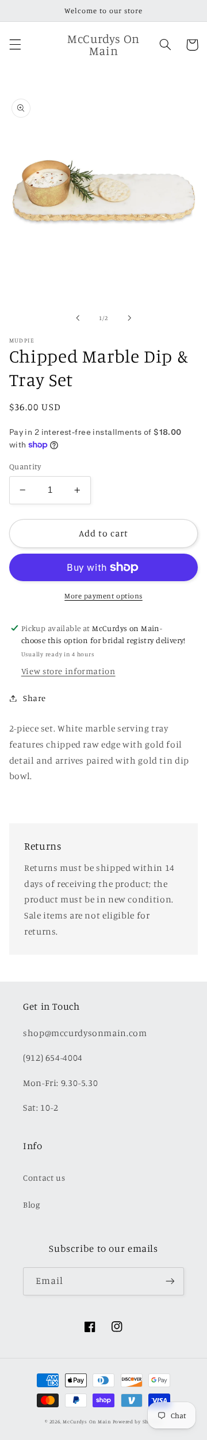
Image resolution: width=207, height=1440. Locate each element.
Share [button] (34, 698)
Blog (31, 1204)
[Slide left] (77, 318)
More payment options (103, 595)
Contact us (44, 1177)
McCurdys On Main (87, 1421)
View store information (68, 671)
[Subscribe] (170, 1281)
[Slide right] (129, 318)
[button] (15, 45)
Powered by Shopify (137, 1421)
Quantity (25, 466)
